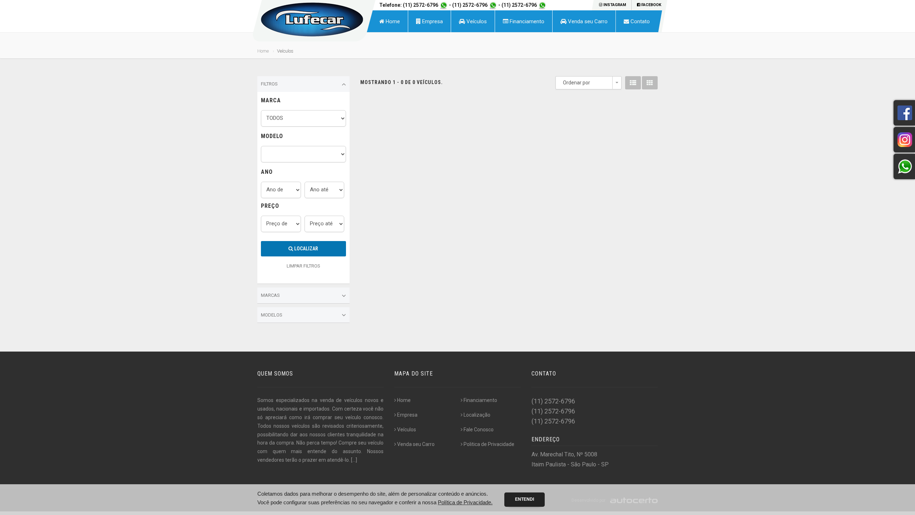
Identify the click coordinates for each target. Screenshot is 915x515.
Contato (639, 21)
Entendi (524, 499)
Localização (477, 415)
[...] (354, 460)
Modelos (271, 315)
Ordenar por (576, 82)
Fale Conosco (479, 429)
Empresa (432, 21)
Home (392, 21)
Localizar (305, 248)
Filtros (269, 84)
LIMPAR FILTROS (303, 266)
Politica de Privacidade (489, 444)
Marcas (270, 295)
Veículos (476, 21)
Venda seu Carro (587, 21)
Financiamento (526, 21)
